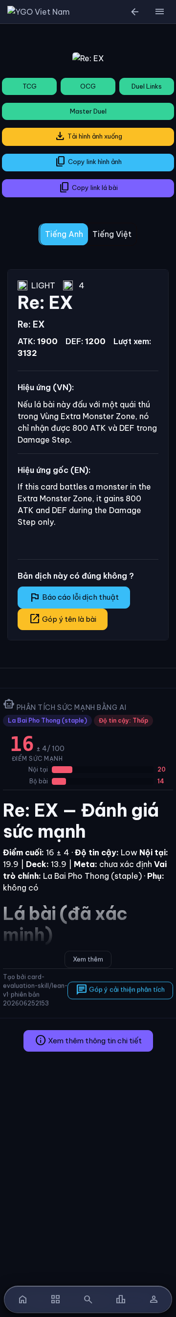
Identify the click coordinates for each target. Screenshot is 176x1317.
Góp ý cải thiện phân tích (120, 989)
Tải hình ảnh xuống (88, 136)
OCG (88, 86)
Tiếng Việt (112, 234)
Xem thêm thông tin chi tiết (88, 1040)
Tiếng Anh (64, 234)
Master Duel (88, 111)
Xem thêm (88, 959)
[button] (159, 11)
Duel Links (147, 86)
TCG (29, 86)
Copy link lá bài (88, 187)
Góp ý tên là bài (62, 619)
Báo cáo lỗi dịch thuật (74, 597)
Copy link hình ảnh (88, 161)
